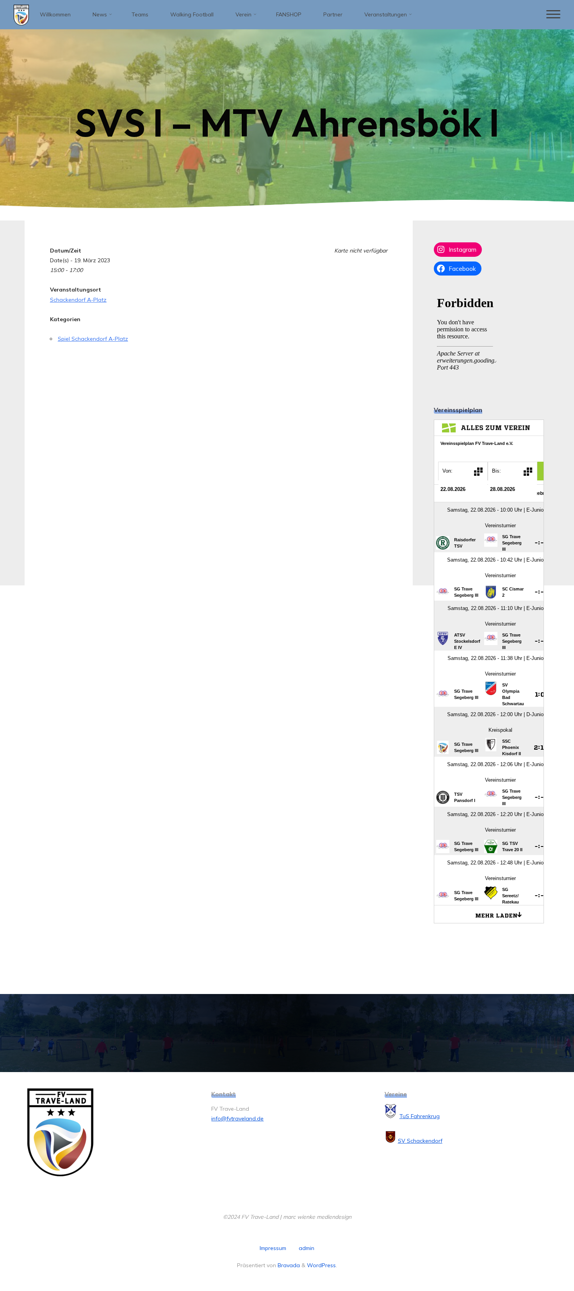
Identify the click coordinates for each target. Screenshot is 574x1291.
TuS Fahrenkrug (419, 1116)
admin (306, 1248)
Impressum (273, 1248)
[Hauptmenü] (553, 14)
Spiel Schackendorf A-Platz (93, 338)
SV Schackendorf (420, 1140)
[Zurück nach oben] (543, 1260)
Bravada (288, 1265)
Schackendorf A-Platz (78, 299)
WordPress (321, 1265)
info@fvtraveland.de (237, 1118)
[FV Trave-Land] (21, 14)
